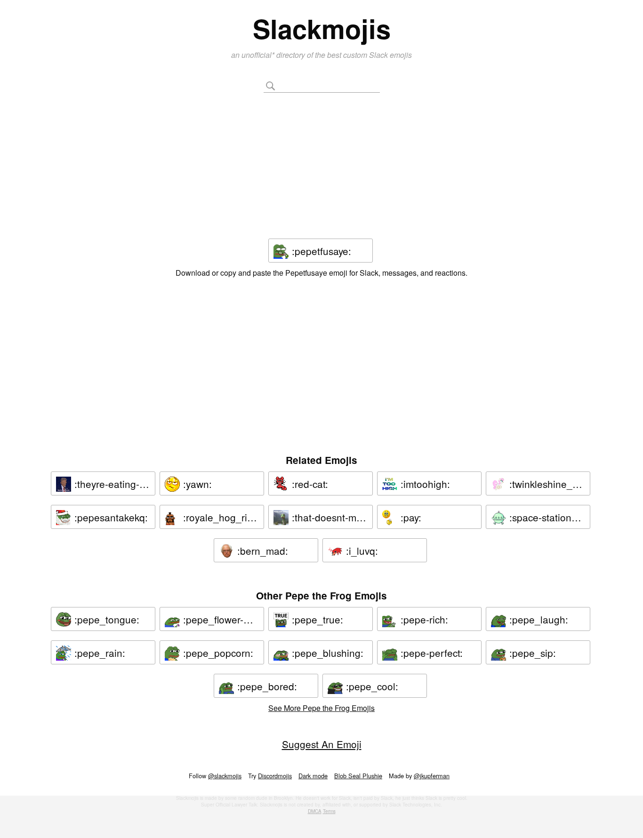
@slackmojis (224, 775)
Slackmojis (322, 28)
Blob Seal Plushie (358, 775)
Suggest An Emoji (322, 744)
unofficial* (258, 54)
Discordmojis (275, 775)
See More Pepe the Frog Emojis (321, 707)
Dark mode (313, 775)
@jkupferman (432, 775)
